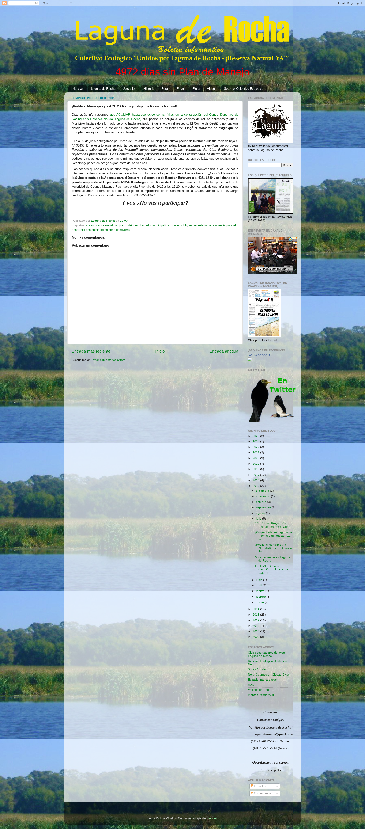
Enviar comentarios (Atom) (108, 359)
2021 (256, 452)
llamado (145, 225)
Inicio (160, 351)
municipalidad (161, 225)
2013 (256, 614)
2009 (256, 636)
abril (259, 585)
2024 (256, 441)
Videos (212, 88)
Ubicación (129, 88)
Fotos (165, 88)
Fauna (181, 88)
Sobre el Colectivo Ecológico (243, 88)
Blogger (212, 818)
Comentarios (262, 793)
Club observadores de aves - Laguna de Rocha (267, 654)
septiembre (264, 507)
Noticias (78, 88)
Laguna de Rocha (103, 88)
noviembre (263, 496)
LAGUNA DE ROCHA (259, 355)
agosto (261, 513)
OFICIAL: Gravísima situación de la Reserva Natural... (272, 569)
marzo (260, 591)
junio (259, 580)
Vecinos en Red (258, 689)
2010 (256, 631)
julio (259, 518)
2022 (256, 447)
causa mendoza (107, 225)
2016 (256, 480)
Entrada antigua (224, 351)
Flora (196, 88)
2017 (256, 474)
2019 (256, 463)
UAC (251, 684)
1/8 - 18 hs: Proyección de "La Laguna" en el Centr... (274, 525)
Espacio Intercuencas (262, 679)
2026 (256, 436)
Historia (149, 88)
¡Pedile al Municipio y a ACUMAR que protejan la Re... (273, 548)
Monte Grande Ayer (261, 694)
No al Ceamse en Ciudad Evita (268, 674)
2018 (256, 469)
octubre (261, 501)
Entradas (259, 786)
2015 (256, 485)
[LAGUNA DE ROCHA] (249, 359)
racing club (179, 225)
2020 (256, 458)
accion (90, 225)
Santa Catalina (258, 669)
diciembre (263, 490)
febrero (261, 596)
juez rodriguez (128, 225)
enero (260, 602)
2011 (256, 625)
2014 (256, 609)
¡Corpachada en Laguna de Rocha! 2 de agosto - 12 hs (273, 536)
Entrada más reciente (91, 351)
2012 (256, 620)
